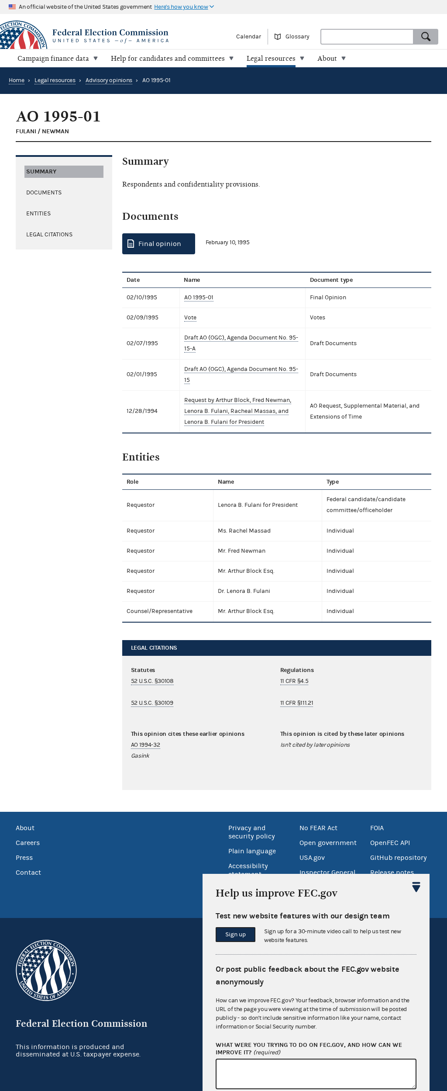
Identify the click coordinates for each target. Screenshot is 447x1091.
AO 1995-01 (198, 297)
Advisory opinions (109, 80)
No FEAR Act (318, 828)
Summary (41, 171)
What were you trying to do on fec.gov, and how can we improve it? (309, 1049)
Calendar (248, 36)
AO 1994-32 (145, 744)
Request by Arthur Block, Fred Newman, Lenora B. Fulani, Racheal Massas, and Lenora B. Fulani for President (237, 411)
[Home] (112, 36)
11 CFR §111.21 (296, 703)
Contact (28, 872)
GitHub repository (398, 858)
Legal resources (55, 80)
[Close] (416, 887)
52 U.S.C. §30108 (152, 681)
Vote (190, 317)
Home (16, 80)
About (25, 828)
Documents (44, 192)
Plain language (252, 851)
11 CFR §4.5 (294, 681)
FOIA (377, 828)
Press (24, 858)
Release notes (392, 872)
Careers (28, 843)
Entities (38, 213)
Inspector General (327, 872)
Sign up (235, 934)
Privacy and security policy (251, 832)
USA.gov (312, 858)
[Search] (426, 37)
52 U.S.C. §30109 (152, 703)
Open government (328, 843)
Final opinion (159, 244)
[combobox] (367, 37)
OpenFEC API (390, 843)
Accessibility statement (248, 870)
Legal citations (49, 234)
